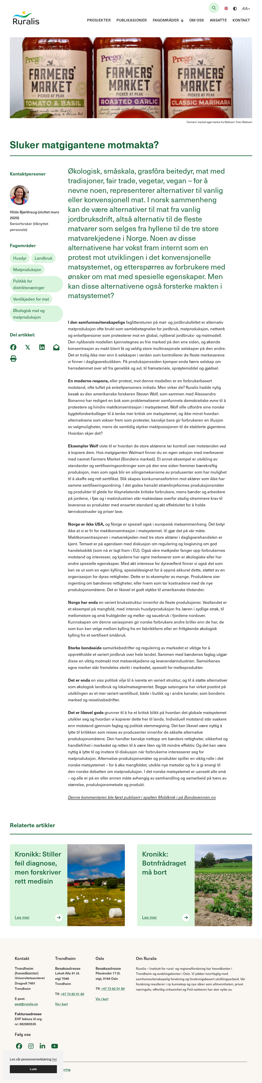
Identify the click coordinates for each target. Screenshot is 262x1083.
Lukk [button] (33, 1069)
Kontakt (241, 20)
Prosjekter (99, 20)
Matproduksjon (27, 269)
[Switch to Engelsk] (226, 8)
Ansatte (218, 20)
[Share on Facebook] (13, 347)
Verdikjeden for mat (31, 299)
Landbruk (43, 258)
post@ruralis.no (26, 1003)
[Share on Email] (56, 347)
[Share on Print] (13, 358)
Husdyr (19, 258)
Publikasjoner (131, 20)
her (54, 1059)
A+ (246, 8)
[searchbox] (214, 8)
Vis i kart (61, 1003)
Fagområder (166, 20)
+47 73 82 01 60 (72, 993)
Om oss (196, 20)
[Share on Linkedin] (41, 347)
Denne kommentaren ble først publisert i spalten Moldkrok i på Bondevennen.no (142, 797)
